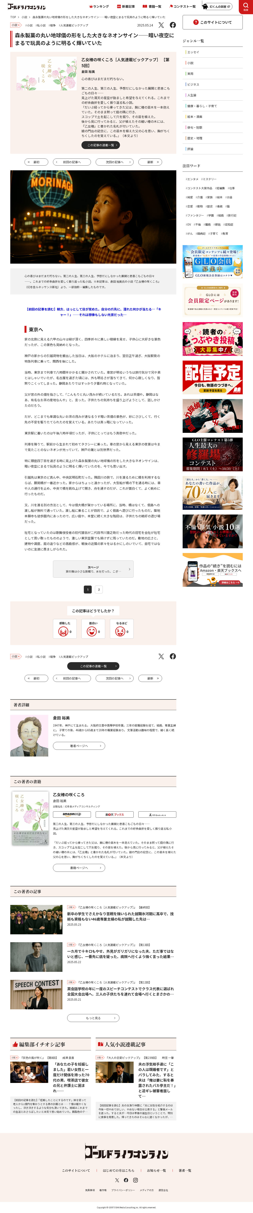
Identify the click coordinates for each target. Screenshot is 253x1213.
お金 (229, 197)
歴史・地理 (194, 138)
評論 (190, 149)
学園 (211, 215)
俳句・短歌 (194, 127)
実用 (190, 73)
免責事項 (90, 1190)
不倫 (198, 224)
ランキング (101, 6)
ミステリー (210, 179)
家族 (210, 197)
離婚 (208, 224)
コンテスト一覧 (185, 6)
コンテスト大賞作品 (199, 188)
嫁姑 (218, 224)
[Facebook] (172, 25)
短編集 (221, 188)
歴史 (210, 206)
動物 (200, 206)
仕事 (232, 188)
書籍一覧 (155, 6)
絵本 (220, 197)
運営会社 (163, 1190)
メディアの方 (147, 1190)
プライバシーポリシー (123, 1190)
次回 (115, 162)
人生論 (191, 95)
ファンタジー (195, 215)
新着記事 (128, 6)
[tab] (246, 7)
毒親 (220, 206)
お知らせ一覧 (156, 1170)
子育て (214, 233)
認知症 (229, 224)
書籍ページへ (79, 868)
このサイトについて (216, 22)
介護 (200, 197)
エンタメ (192, 179)
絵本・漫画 (194, 116)
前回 (72, 162)
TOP (13, 17)
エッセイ (193, 52)
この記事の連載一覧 (100, 145)
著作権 (103, 1190)
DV (189, 224)
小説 (24, 17)
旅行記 (232, 215)
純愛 (190, 197)
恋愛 (190, 206)
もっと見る (93, 1018)
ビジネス (193, 84)
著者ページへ (79, 746)
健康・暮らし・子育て (202, 106)
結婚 (221, 215)
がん (190, 233)
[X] (161, 25)
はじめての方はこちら (118, 1170)
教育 (225, 233)
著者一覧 (185, 1170)
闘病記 (201, 233)
